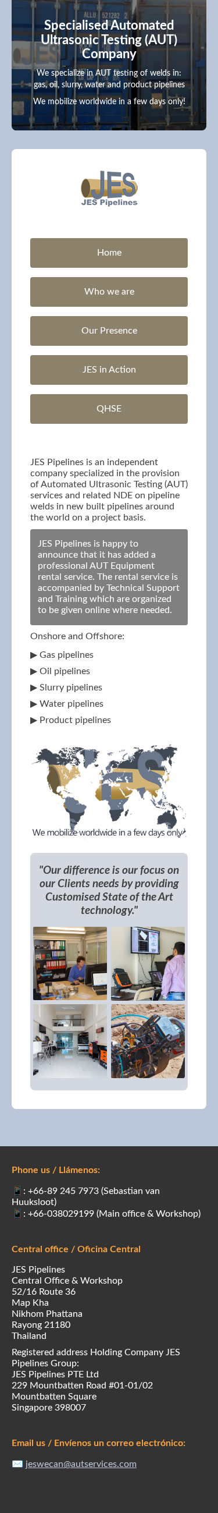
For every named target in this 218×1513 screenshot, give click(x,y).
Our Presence (109, 330)
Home (109, 252)
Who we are (109, 291)
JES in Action (109, 369)
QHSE (109, 408)
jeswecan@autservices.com (81, 1464)
